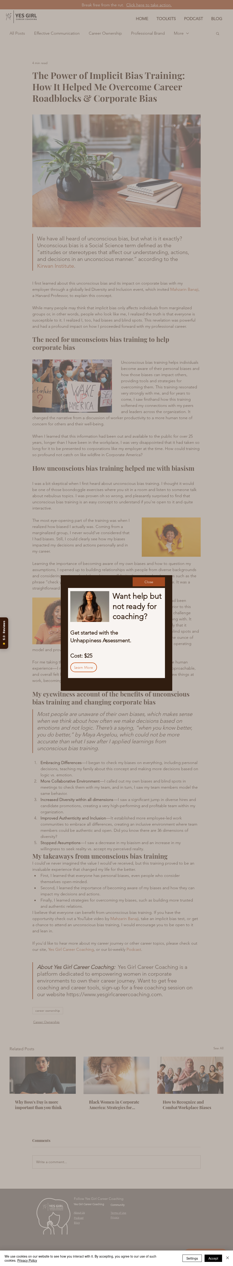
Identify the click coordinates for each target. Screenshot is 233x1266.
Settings (192, 1258)
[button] (149, 581)
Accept (213, 1258)
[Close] (227, 1258)
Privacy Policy (27, 1260)
